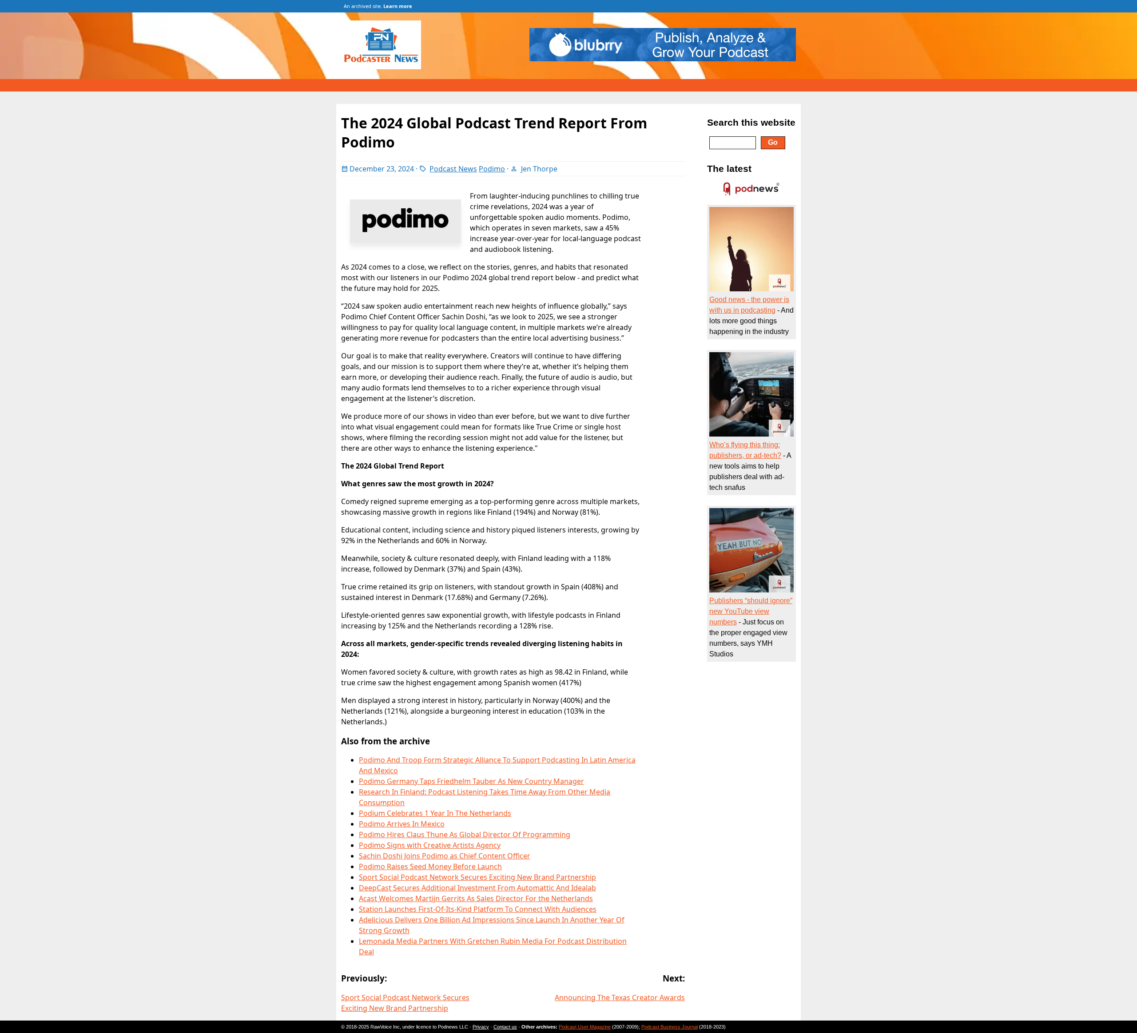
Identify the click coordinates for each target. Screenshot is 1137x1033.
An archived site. (378, 6)
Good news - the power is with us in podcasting (749, 305)
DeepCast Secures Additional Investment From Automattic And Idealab (477, 888)
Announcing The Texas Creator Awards (620, 997)
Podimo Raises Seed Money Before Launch (430, 866)
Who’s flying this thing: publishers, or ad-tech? (745, 450)
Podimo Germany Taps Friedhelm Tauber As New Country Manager (471, 781)
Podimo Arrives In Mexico (402, 824)
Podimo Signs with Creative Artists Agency (430, 845)
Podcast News (453, 169)
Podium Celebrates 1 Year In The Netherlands (435, 813)
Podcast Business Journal (669, 1026)
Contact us (505, 1026)
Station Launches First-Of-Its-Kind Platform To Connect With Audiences (477, 909)
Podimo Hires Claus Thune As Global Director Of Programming (464, 834)
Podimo (492, 169)
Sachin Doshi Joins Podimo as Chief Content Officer (444, 856)
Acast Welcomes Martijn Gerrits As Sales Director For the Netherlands (476, 898)
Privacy (481, 1026)
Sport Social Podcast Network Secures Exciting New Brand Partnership (477, 877)
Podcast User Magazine (585, 1026)
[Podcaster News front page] (385, 67)
